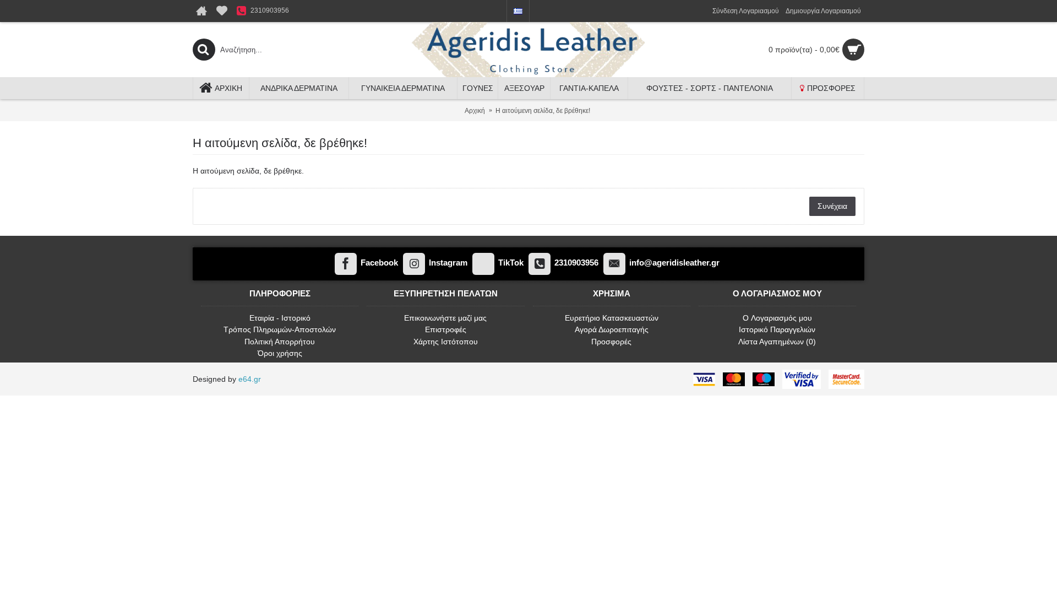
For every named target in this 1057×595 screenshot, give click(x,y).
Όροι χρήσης (280, 353)
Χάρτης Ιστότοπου (445, 341)
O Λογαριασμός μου (777, 317)
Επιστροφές (445, 329)
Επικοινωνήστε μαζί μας (445, 317)
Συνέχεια (832, 206)
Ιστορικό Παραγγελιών (777, 329)
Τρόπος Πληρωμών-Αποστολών (280, 329)
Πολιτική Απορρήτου (279, 341)
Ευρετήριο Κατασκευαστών (611, 317)
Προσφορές (611, 341)
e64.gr (249, 379)
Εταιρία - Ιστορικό (279, 317)
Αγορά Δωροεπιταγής (612, 329)
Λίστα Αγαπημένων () (777, 341)
